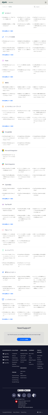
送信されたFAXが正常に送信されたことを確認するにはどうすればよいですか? (9, 49)
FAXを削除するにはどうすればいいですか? (24, 70)
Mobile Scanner (15, 360)
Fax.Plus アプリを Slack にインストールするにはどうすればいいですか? (24, 177)
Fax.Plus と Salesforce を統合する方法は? (39, 194)
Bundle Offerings (15, 381)
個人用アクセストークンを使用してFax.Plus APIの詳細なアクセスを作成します (40, 210)
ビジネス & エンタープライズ (13, 106)
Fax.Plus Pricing (15, 379)
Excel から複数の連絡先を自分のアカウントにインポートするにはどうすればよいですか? (40, 95)
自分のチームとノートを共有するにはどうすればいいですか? (24, 118)
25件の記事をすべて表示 (7, 126)
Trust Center (39, 355)
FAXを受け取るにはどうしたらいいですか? (9, 65)
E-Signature (14, 353)
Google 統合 (8, 132)
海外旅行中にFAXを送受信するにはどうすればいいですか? (24, 42)
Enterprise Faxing (15, 366)
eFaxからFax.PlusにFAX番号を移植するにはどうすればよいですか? (24, 278)
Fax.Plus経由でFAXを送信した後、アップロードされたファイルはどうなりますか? (40, 49)
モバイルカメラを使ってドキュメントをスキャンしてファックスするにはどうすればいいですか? (9, 257)
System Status (23, 377)
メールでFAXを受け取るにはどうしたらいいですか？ (24, 241)
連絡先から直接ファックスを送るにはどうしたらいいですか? (24, 87)
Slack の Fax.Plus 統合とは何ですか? (40, 176)
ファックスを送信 (10, 37)
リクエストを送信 (24, 339)
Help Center (22, 371)
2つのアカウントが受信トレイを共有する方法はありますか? (9, 118)
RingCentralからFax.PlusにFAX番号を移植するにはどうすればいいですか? (9, 278)
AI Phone (14, 355)
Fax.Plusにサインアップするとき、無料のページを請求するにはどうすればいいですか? (24, 19)
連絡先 (7, 82)
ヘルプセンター (4, 6)
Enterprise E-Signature (14, 363)
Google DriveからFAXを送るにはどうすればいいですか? (24, 137)
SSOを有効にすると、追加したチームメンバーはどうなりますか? (9, 314)
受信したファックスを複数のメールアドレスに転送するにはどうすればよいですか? (9, 242)
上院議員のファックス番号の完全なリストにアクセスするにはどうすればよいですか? (40, 43)
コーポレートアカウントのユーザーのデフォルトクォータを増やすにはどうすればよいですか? (40, 120)
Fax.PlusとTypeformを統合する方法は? (9, 189)
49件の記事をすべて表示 (7, 54)
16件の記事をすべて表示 (7, 76)
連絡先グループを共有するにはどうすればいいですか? (40, 87)
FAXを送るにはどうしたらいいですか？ (9, 42)
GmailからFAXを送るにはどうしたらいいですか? (9, 143)
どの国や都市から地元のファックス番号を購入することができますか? (40, 25)
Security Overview (39, 358)
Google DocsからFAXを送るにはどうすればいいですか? (24, 143)
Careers (30, 357)
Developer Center (24, 353)
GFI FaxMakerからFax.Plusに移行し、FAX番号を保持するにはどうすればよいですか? (40, 112)
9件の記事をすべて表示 (7, 319)
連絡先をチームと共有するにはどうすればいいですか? (9, 94)
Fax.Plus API (8, 204)
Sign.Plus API (23, 355)
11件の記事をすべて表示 (7, 100)
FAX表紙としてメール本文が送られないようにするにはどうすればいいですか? (9, 236)
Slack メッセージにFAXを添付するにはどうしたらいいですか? (39, 170)
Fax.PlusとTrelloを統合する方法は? (24, 189)
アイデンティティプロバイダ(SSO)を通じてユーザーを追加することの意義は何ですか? (40, 305)
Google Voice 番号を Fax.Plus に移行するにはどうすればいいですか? (24, 288)
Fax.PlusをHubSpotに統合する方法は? (40, 189)
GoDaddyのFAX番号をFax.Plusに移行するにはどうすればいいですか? (9, 288)
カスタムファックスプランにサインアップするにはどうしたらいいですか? (9, 112)
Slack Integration (10, 164)
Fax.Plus (10, 6)
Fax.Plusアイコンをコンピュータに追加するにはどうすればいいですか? (40, 19)
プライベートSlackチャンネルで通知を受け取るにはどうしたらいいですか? (24, 170)
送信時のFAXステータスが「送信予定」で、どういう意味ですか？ (24, 49)
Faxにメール (8, 230)
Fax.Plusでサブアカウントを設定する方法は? (24, 111)
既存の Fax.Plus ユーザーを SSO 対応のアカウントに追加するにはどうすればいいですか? (8, 306)
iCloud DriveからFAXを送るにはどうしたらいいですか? (24, 255)
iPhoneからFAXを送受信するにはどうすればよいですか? (9, 263)
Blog (21, 373)
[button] (40, 412)
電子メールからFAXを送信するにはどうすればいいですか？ (40, 235)
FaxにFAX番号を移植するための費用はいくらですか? (39, 287)
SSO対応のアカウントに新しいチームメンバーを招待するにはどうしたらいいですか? (24, 314)
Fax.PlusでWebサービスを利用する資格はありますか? (40, 216)
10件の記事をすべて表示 (7, 293)
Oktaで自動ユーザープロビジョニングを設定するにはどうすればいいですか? (24, 305)
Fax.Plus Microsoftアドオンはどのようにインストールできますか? (9, 156)
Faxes (6, 60)
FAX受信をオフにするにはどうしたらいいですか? (9, 70)
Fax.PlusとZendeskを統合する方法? (24, 194)
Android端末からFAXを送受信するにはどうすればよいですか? (39, 256)
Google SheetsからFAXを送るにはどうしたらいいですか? (40, 137)
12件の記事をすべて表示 (7, 224)
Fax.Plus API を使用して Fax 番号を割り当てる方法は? (9, 209)
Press (30, 355)
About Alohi (31, 353)
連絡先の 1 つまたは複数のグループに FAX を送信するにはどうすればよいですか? (24, 95)
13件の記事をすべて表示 (7, 198)
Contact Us (31, 364)
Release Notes (23, 375)
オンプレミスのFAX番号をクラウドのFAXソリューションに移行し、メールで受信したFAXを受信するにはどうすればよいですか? (40, 280)
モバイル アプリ (9, 250)
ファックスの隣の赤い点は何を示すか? (24, 65)
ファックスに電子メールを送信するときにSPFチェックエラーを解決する (24, 236)
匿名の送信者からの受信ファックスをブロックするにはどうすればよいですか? (9, 88)
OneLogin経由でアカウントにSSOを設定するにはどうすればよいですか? (40, 314)
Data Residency (40, 364)
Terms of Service (16, 412)
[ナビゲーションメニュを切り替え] (45, 2)
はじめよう (8, 13)
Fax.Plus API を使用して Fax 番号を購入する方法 (24, 209)
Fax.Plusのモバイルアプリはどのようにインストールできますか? (24, 264)
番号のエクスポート (10, 272)
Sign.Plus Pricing (15, 375)
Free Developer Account (23, 361)
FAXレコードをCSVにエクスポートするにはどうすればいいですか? (40, 71)
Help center (11, 2)
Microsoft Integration (11, 150)
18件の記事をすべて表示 (7, 31)
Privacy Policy (23, 412)
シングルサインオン (10, 299)
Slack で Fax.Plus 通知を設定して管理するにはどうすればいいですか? (9, 177)
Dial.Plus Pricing (15, 377)
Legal (30, 362)
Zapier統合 (8, 184)
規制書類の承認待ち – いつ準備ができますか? (9, 24)
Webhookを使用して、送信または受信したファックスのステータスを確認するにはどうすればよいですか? (24, 218)
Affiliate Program (32, 360)
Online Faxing (15, 357)
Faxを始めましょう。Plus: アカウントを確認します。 (9, 18)
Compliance (39, 361)
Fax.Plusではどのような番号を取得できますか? (24, 24)
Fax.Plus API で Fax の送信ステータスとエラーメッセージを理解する (9, 217)
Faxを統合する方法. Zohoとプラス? (9, 194)
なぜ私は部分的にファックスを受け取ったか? (40, 65)
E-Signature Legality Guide (40, 367)
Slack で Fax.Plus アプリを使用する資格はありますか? (9, 169)
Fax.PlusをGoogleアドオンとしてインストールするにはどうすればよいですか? (9, 138)
